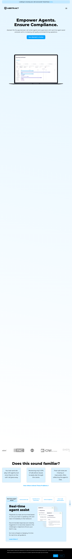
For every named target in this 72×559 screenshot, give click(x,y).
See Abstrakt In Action (36, 37)
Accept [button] (55, 555)
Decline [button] (61, 555)
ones (51, 2)
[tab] (11, 499)
